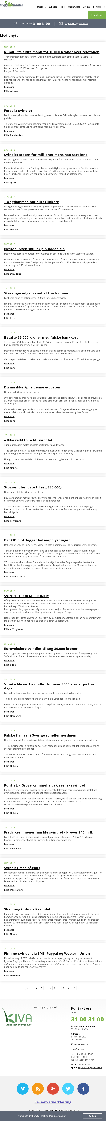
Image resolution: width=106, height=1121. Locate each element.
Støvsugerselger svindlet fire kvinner (36, 293)
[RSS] (38, 1089)
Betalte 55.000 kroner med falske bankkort (41, 337)
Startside (41, 6)
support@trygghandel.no (76, 23)
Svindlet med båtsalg (22, 868)
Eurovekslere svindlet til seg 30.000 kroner (41, 648)
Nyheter (52, 6)
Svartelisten (97, 15)
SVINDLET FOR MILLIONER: (26, 596)
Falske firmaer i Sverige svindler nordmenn (41, 735)
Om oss (86, 6)
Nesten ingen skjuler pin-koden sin (34, 249)
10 (73, 988)
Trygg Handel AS (52, 1110)
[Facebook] (83, 1089)
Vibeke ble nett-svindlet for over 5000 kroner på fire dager (49, 686)
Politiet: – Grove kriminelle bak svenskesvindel (44, 785)
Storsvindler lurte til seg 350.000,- (33, 487)
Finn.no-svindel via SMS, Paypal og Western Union (47, 953)
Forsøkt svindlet (18, 110)
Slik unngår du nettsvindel (27, 909)
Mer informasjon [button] (57, 1116)
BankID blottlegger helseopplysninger (37, 540)
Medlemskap (74, 6)
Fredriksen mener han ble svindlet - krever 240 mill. (48, 832)
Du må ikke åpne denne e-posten (32, 387)
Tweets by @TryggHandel (45, 1007)
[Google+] (53, 1089)
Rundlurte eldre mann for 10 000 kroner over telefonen (52, 52)
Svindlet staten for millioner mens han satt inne (46, 154)
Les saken (9, 86)
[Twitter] (68, 1089)
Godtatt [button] (92, 1116)
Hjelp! (62, 6)
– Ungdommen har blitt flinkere (31, 201)
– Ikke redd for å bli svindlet (28, 440)
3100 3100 (41, 23)
